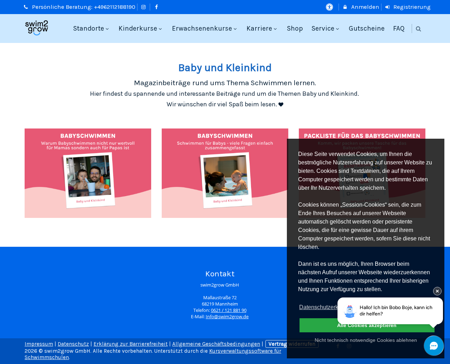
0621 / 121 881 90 (228, 310)
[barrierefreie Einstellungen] (330, 7)
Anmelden (364, 7)
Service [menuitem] (322, 28)
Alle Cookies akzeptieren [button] (367, 325)
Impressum (39, 344)
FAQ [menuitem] (399, 28)
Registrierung (411, 7)
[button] (418, 28)
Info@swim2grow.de (227, 317)
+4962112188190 (114, 7)
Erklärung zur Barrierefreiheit (131, 344)
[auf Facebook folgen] (157, 7)
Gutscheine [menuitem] (367, 28)
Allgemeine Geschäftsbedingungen (216, 344)
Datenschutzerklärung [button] (326, 307)
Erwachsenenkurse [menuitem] (202, 28)
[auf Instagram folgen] (144, 7)
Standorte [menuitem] (88, 28)
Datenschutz (73, 344)
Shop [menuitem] (295, 28)
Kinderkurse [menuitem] (137, 28)
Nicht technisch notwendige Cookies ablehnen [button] (366, 340)
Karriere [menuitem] (259, 28)
